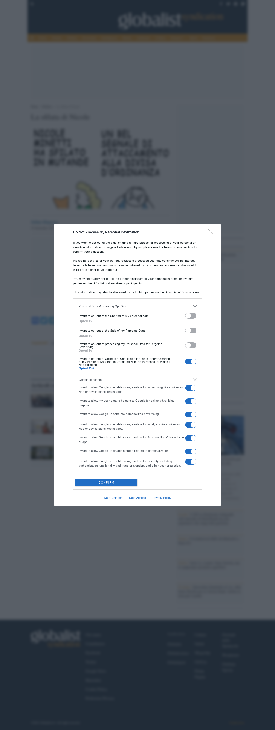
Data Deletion (113, 497)
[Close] (212, 232)
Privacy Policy (162, 497)
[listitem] (137, 306)
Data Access (137, 497)
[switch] (190, 316)
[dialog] (137, 365)
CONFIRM (107, 482)
